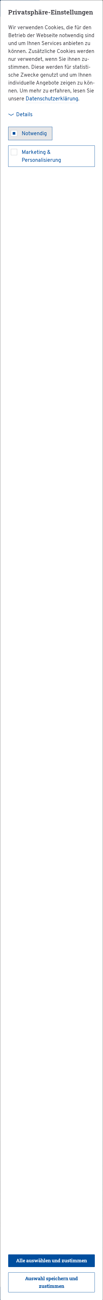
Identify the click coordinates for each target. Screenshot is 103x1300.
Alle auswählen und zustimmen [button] (51, 1260)
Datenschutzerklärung (52, 99)
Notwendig (34, 134)
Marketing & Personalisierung (41, 156)
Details (24, 115)
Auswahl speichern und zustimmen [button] (51, 1282)
